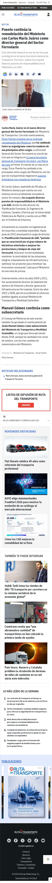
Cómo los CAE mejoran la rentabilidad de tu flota (19, 541)
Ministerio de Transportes (23, 353)
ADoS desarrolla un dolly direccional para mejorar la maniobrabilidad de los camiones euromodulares (21, 722)
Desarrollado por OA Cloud (26, 878)
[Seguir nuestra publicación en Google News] (4, 74)
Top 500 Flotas (41, 2)
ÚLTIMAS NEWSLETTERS (27, 8)
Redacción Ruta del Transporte (13, 118)
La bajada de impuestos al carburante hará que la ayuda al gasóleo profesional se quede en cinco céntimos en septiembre (25, 733)
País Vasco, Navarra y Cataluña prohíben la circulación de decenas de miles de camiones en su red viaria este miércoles (25, 673)
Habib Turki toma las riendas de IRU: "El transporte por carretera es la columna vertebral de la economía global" (26, 591)
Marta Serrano (7, 357)
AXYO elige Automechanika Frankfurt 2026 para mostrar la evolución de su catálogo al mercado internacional (23, 503)
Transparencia (26, 861)
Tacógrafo (31, 2)
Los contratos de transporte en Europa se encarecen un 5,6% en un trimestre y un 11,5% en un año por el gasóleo (25, 701)
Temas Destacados (10, 2)
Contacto (26, 851)
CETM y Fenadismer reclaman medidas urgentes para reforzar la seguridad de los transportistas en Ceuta (25, 711)
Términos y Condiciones (26, 864)
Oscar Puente (41, 353)
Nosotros (26, 855)
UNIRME (26, 405)
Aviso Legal (26, 858)
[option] (26, 791)
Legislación (22, 2)
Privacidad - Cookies (26, 868)
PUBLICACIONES (8, 8)
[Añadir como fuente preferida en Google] (47, 859)
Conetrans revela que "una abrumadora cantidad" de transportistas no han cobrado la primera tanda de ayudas (24, 632)
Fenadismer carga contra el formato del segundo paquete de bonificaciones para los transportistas (22, 743)
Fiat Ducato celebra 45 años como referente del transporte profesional (25, 464)
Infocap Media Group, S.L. (29, 874)
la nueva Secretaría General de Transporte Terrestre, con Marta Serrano (25, 161)
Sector (5, 24)
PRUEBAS (43, 8)
